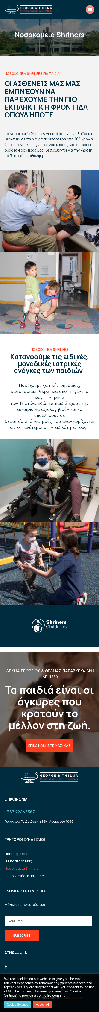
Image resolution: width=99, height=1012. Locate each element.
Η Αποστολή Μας (18, 861)
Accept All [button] (43, 1004)
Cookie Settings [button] (17, 1004)
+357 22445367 (20, 812)
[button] (90, 9)
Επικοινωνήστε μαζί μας (24, 875)
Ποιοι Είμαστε (16, 853)
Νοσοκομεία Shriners (22, 868)
